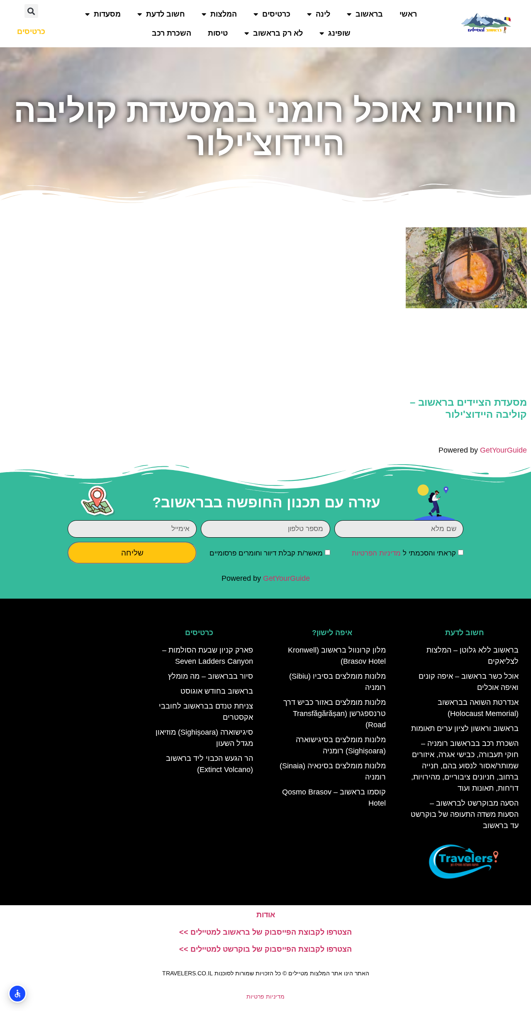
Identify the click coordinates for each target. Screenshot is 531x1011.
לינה (323, 14)
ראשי (408, 14)
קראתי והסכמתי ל (404, 553)
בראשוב (369, 14)
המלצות (223, 14)
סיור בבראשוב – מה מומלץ (210, 676)
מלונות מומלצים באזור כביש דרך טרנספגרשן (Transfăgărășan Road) (334, 713)
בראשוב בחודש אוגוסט (216, 691)
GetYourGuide (503, 450)
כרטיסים (276, 14)
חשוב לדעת (165, 14)
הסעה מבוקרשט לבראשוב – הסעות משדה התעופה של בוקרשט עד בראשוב (465, 814)
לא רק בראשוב (278, 33)
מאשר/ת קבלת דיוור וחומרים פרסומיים (266, 553)
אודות (265, 915)
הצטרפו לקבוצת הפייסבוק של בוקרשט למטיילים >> (265, 949)
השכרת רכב (171, 33)
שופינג (339, 33)
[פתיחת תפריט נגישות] (17, 993)
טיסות (218, 33)
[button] (31, 11)
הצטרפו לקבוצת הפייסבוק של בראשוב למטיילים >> (265, 932)
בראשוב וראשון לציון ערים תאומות (465, 728)
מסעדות (107, 14)
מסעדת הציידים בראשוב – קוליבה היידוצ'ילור (468, 408)
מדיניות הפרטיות (376, 553)
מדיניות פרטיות (265, 996)
